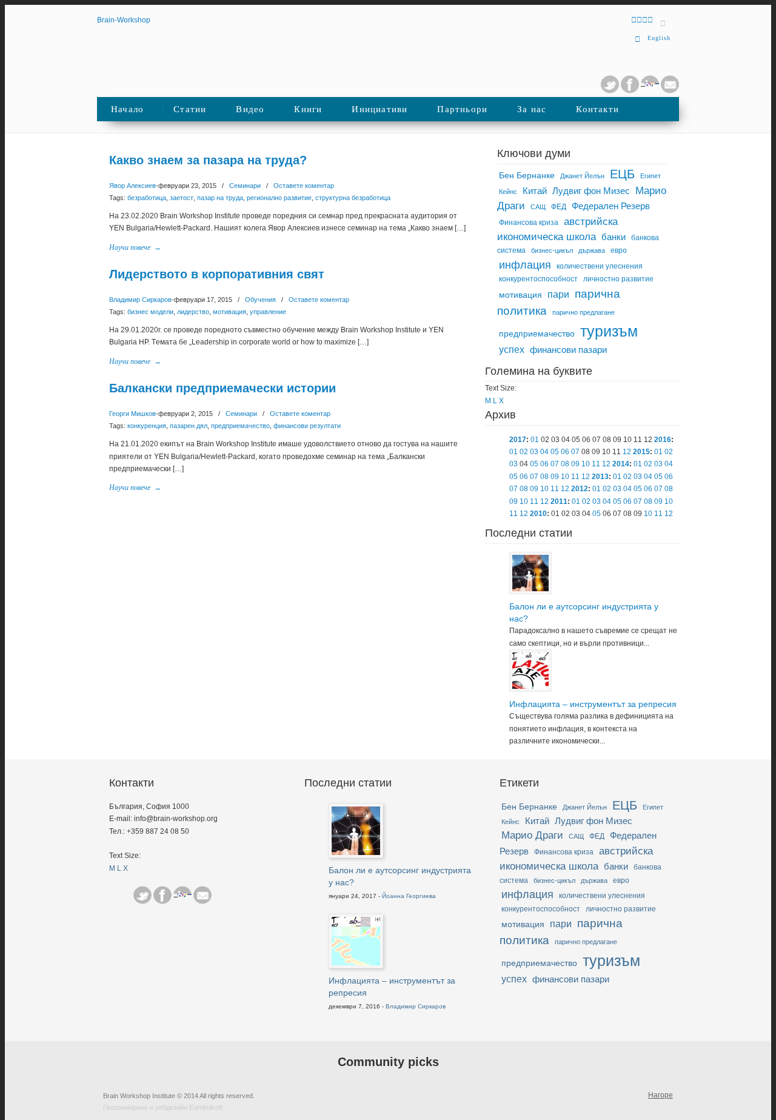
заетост (181, 197)
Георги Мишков (132, 413)
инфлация (525, 265)
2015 (641, 452)
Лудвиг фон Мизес (591, 191)
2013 (600, 476)
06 (565, 452)
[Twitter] (610, 91)
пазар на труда (220, 197)
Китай (535, 191)
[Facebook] (162, 895)
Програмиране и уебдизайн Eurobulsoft (162, 1107)
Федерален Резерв (611, 206)
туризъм (609, 331)
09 (575, 464)
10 (585, 464)
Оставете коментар (303, 185)
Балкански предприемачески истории (222, 388)
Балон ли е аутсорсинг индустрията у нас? (583, 612)
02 (524, 452)
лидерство (193, 311)
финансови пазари (568, 350)
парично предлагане (583, 312)
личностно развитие (618, 279)
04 (544, 452)
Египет (650, 175)
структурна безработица (352, 197)
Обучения (260, 299)
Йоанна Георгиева (409, 896)
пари (558, 294)
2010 (538, 513)
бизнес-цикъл (552, 250)
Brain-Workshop (123, 20)
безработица (146, 197)
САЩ (538, 206)
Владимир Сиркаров (140, 299)
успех (511, 349)
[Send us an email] (670, 91)
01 (534, 439)
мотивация (229, 311)
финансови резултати (307, 425)
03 (534, 452)
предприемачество (240, 425)
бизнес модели (150, 311)
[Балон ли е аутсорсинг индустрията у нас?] (530, 589)
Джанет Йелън (582, 175)
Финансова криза (528, 222)
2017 (517, 439)
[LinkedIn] (650, 91)
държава (591, 250)
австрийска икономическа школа (557, 229)
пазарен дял (188, 425)
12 (627, 452)
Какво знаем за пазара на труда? (208, 160)
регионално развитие (279, 197)
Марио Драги (532, 835)
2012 (579, 489)
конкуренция (146, 425)
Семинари (245, 185)
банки (613, 237)
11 (596, 464)
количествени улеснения (600, 266)
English (659, 38)
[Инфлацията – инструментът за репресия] (530, 686)
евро (618, 250)
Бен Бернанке (527, 175)
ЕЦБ (622, 174)
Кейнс (508, 191)
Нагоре (660, 1095)
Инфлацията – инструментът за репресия (593, 704)
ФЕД (558, 207)
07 (575, 452)
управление (268, 311)
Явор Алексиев (132, 185)
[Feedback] (14, 202)
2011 (558, 501)
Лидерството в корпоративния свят (216, 274)
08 (565, 464)
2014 (620, 464)
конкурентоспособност (538, 279)
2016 (662, 439)
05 (554, 452)
